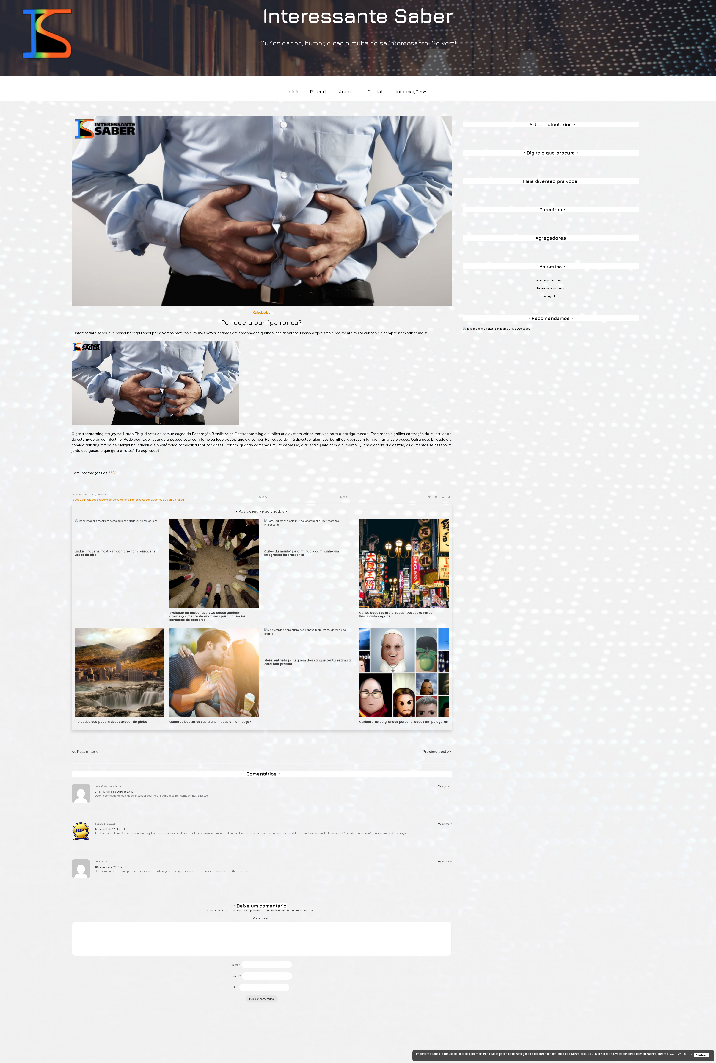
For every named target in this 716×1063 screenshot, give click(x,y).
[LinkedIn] (443, 497)
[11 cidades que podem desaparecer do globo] (119, 672)
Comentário (261, 918)
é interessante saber (140, 500)
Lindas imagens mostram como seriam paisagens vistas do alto (115, 553)
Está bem (701, 1055)
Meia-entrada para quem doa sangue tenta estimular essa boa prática (308, 662)
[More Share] (449, 497)
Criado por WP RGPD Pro (680, 1054)
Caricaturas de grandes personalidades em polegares (403, 722)
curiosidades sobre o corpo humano (104, 500)
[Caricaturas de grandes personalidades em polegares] (404, 672)
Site (235, 987)
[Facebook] (423, 497)
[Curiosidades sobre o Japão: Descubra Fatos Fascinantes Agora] (404, 563)
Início (293, 91)
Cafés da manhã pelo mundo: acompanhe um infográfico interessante (301, 553)
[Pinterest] (436, 497)
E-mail (236, 976)
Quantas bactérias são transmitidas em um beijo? (210, 722)
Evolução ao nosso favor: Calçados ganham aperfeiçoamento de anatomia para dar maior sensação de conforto (207, 616)
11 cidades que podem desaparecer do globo (111, 722)
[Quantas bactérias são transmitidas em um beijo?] (214, 672)
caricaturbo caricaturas (108, 786)
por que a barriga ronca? (169, 500)
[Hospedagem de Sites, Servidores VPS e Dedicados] (496, 328)
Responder (446, 786)
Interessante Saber (358, 15)
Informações (410, 91)
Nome (236, 964)
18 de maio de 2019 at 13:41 (112, 867)
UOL (112, 473)
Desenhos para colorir (550, 288)
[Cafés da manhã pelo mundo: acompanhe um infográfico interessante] (309, 532)
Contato (376, 91)
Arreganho (550, 296)
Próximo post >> (437, 751)
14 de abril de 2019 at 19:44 (112, 829)
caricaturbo (101, 861)
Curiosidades (261, 312)
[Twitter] (429, 497)
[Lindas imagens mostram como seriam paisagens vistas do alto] (116, 532)
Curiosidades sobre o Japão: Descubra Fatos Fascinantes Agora (395, 614)
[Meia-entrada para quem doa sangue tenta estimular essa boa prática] (309, 641)
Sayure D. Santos (105, 823)
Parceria (319, 91)
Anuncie (348, 91)
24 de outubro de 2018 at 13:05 (114, 791)
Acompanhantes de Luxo (550, 280)
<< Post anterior (86, 751)
